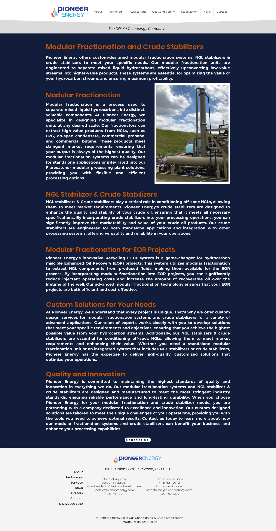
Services (77, 482)
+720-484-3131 (114, 494)
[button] (163, 12)
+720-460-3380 (169, 494)
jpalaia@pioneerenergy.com (114, 490)
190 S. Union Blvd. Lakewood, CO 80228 (138, 469)
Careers (77, 493)
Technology (74, 477)
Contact (76, 498)
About (78, 472)
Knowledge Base (73, 503)
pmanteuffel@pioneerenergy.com (169, 490)
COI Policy (149, 521)
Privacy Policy (131, 521)
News (79, 488)
